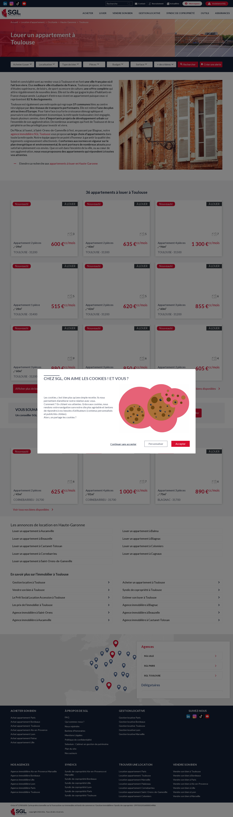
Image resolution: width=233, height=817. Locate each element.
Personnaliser (156, 443)
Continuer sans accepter (123, 444)
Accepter (180, 443)
